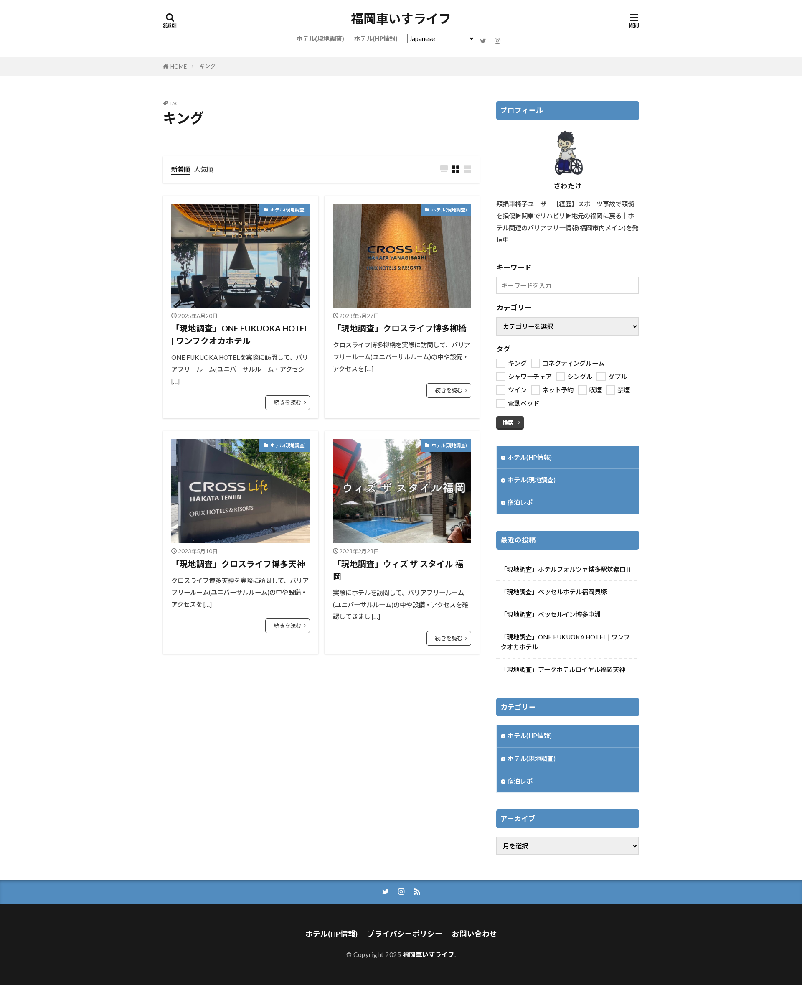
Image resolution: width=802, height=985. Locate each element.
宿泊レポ (520, 502)
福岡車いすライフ (401, 19)
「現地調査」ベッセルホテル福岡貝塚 (553, 592)
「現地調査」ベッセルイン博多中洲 (550, 614)
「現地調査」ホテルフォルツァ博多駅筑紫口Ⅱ (566, 569)
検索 (508, 422)
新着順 (180, 169)
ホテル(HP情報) (376, 38)
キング (207, 66)
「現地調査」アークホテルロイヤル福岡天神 (562, 669)
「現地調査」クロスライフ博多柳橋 (400, 328)
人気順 (203, 169)
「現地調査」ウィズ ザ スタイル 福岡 (398, 570)
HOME (178, 66)
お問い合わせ (474, 933)
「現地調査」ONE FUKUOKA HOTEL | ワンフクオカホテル (240, 334)
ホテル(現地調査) (320, 38)
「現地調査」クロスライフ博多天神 (238, 564)
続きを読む (287, 402)
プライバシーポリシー (404, 933)
